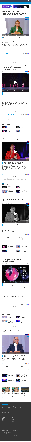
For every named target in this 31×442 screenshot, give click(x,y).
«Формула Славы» (11, 234)
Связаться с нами (22, 2)
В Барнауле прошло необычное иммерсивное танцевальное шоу (24, 322)
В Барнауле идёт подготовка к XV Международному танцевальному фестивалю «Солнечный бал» (24, 251)
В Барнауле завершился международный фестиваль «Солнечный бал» (24, 381)
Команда (13, 417)
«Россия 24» (22, 417)
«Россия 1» (22, 416)
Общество (15, 90)
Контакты (13, 418)
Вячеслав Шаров (7, 222)
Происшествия (4, 418)
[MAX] (28, 0)
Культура (16, 35)
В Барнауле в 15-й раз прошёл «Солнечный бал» (24, 191)
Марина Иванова (7, 281)
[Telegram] (14, 435)
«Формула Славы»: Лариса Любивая (10, 127)
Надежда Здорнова (7, 90)
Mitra (18, 439)
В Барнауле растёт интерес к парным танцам (24, 131)
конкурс (6, 114)
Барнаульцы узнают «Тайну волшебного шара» (10, 131)
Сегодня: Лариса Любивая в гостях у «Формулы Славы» (24, 127)
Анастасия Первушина (7, 35)
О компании (13, 416)
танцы (8, 114)
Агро (3, 421)
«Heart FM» (22, 423)
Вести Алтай (24, 90)
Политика (3, 419)
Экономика (3, 420)
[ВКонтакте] (13, 435)
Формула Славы (25, 222)
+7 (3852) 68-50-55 (4, 432)
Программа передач (5, 416)
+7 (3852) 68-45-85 (4, 433)
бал (3, 114)
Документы (13, 421)
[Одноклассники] (16, 435)
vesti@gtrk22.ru (10, 432)
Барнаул (25, 35)
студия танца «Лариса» (5, 53)
